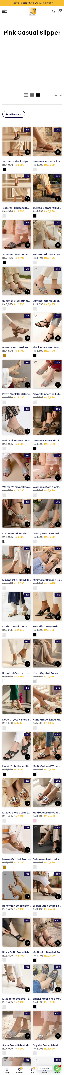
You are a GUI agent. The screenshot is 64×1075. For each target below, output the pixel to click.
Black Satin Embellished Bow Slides (24, 952)
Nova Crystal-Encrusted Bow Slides (24, 719)
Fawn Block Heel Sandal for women (24, 394)
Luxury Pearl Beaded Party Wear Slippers (28, 533)
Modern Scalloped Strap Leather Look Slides (30, 626)
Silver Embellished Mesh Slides (21, 1045)
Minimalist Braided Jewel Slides (22, 580)
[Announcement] (33, 3)
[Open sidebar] (4, 541)
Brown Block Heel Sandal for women (25, 347)
